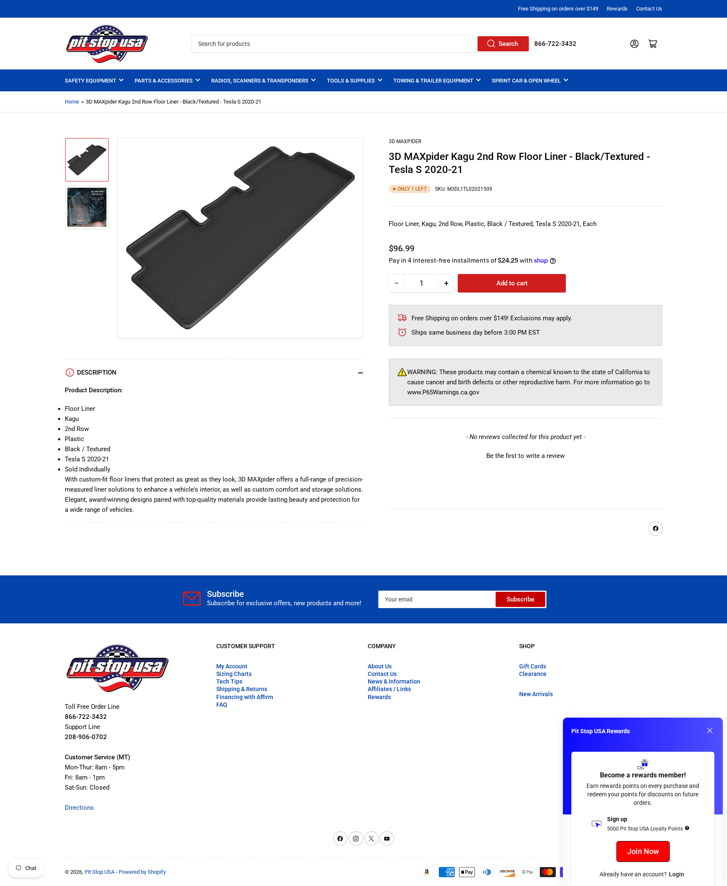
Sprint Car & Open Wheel (526, 80)
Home (72, 101)
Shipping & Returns (241, 689)
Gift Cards (532, 666)
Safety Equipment (90, 80)
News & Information (394, 681)
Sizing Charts (234, 673)
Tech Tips (229, 681)
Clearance (533, 673)
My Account (231, 666)
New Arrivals (536, 694)
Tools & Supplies (351, 80)
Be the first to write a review (525, 456)
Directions (79, 808)
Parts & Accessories (164, 80)
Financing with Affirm (244, 697)
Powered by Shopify (142, 872)
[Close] (709, 730)
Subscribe (520, 599)
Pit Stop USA (99, 872)
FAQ (221, 704)
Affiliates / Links (389, 689)
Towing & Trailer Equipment (433, 80)
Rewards (617, 8)
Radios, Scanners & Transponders (259, 80)
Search (508, 44)
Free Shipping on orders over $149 (558, 8)
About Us (380, 666)
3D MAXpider (405, 141)
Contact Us (649, 8)
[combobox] (360, 44)
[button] (525, 455)
